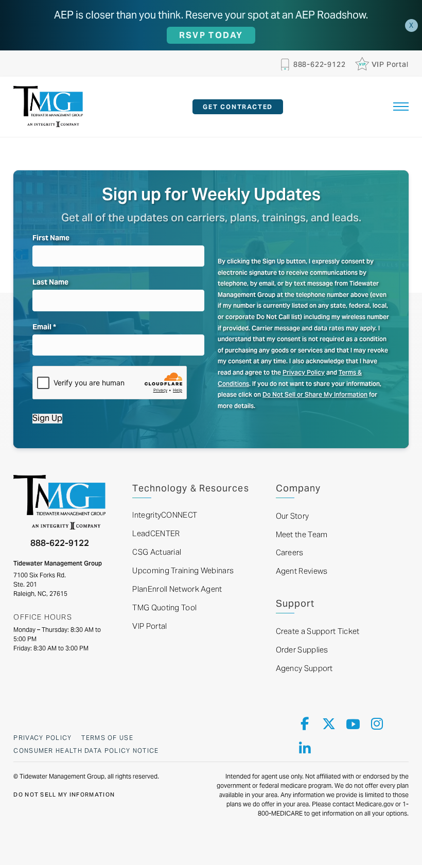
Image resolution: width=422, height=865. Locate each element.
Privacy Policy (304, 372)
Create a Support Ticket (318, 631)
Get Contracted (238, 107)
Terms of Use (107, 738)
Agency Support (304, 668)
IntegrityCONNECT (164, 515)
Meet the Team (302, 534)
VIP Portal (149, 626)
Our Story (292, 516)
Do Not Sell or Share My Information (314, 394)
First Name (50, 237)
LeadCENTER (156, 533)
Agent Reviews (302, 571)
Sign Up (47, 418)
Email (44, 326)
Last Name (50, 282)
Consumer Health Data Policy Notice (86, 750)
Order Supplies (302, 650)
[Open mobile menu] (401, 106)
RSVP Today (211, 35)
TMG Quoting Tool (164, 607)
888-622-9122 (59, 543)
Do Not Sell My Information (64, 794)
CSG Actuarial (156, 552)
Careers (290, 552)
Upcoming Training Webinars (183, 570)
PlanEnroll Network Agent (177, 589)
